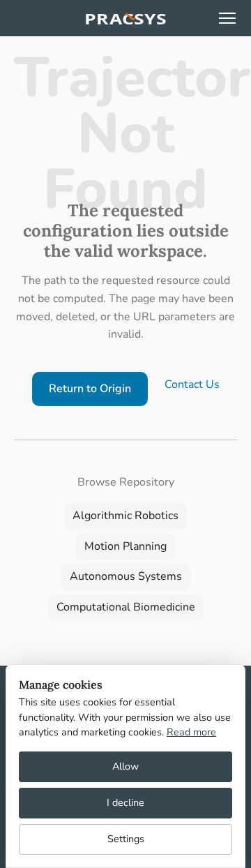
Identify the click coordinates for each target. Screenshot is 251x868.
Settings (125, 839)
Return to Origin (90, 388)
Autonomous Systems (126, 576)
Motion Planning (125, 546)
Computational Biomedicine (125, 607)
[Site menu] (227, 18)
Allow (125, 766)
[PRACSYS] (125, 18)
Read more (191, 732)
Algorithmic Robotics (125, 515)
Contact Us (192, 384)
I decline (125, 802)
